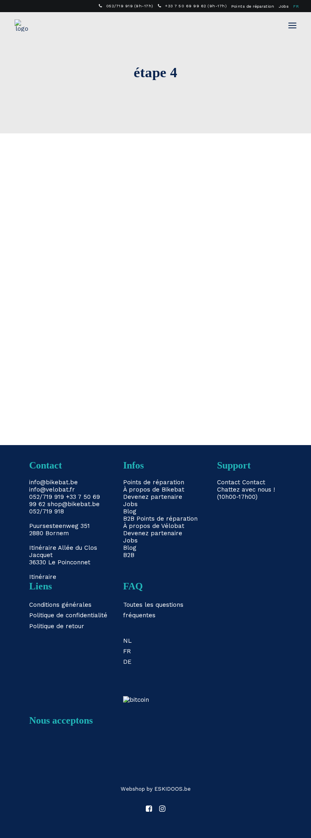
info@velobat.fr (52, 489)
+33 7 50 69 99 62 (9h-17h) (196, 6)
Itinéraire (42, 547)
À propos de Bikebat (153, 489)
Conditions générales (60, 604)
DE (127, 661)
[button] (292, 25)
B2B (128, 518)
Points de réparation (252, 6)
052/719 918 (46, 511)
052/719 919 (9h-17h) (129, 6)
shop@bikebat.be (73, 504)
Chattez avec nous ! (246, 489)
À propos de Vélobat (153, 526)
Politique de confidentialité (68, 615)
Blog (129, 511)
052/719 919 (46, 496)
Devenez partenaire (152, 496)
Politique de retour (56, 626)
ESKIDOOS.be (172, 789)
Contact (228, 482)
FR (296, 6)
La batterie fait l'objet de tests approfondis (118, 370)
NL (127, 640)
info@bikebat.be (53, 482)
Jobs (284, 6)
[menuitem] (126, 6)
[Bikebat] (22, 25)
